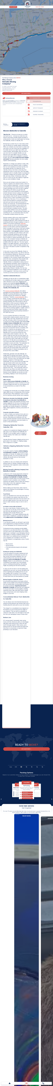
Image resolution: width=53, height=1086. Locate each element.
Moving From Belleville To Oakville (19, 124)
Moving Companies (5, 124)
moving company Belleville (12, 291)
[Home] (9, 1083)
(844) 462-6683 (40, 6)
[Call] (43, 1083)
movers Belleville (19, 297)
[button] (13, 7)
